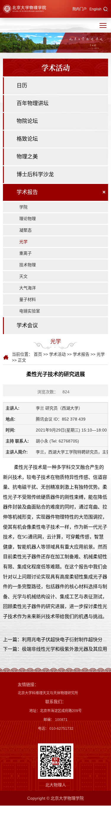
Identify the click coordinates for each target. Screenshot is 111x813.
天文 (23, 276)
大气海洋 (27, 288)
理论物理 (27, 218)
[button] (105, 9)
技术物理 (27, 264)
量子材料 (27, 299)
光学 (23, 241)
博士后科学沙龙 (35, 174)
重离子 (25, 253)
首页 (38, 354)
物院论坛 (27, 121)
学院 (23, 207)
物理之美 (27, 157)
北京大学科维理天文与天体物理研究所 (48, 693)
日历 (22, 86)
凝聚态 (25, 230)
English (95, 9)
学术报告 (27, 192)
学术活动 (57, 354)
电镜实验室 (29, 311)
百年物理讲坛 (33, 103)
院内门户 (80, 9)
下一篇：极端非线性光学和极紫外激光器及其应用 (55, 649)
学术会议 (27, 325)
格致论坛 (27, 139)
